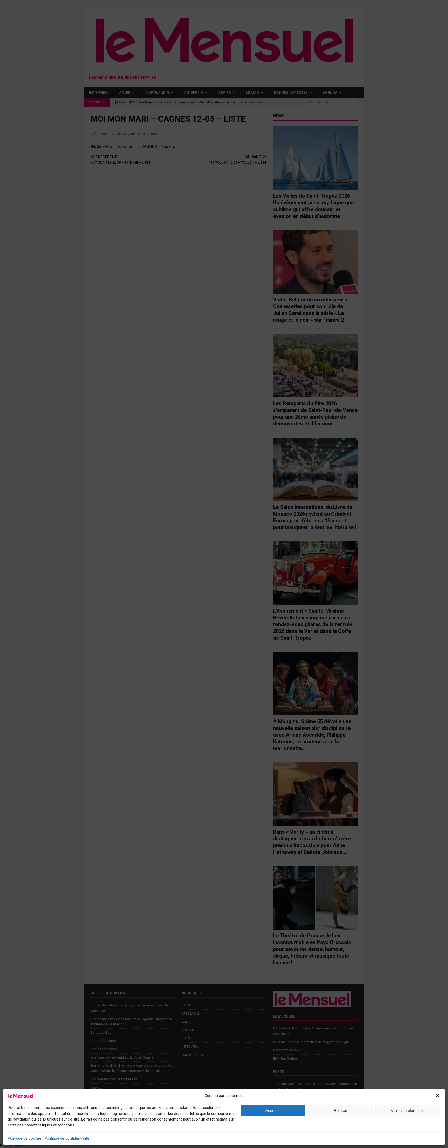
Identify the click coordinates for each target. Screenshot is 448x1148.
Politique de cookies (25, 1138)
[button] (437, 1095)
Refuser (340, 1110)
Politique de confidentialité (67, 1138)
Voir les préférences (408, 1110)
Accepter (273, 1110)
